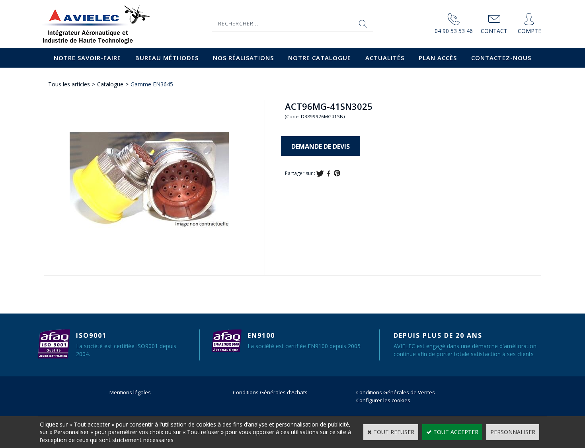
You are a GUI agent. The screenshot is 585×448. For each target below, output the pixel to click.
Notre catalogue (319, 58)
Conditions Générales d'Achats (270, 392)
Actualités (384, 58)
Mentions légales (130, 392)
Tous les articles (69, 84)
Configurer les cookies (383, 400)
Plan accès (438, 58)
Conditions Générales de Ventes (395, 392)
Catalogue (110, 84)
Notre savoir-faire (87, 58)
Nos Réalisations (243, 58)
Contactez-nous (501, 58)
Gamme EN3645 (152, 84)
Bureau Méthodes (167, 58)
